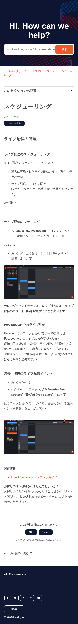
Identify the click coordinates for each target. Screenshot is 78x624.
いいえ (45, 532)
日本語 (13, 608)
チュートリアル (33, 71)
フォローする (14, 123)
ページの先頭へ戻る (16, 553)
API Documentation (15, 574)
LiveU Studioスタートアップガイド (34, 477)
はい (31, 532)
